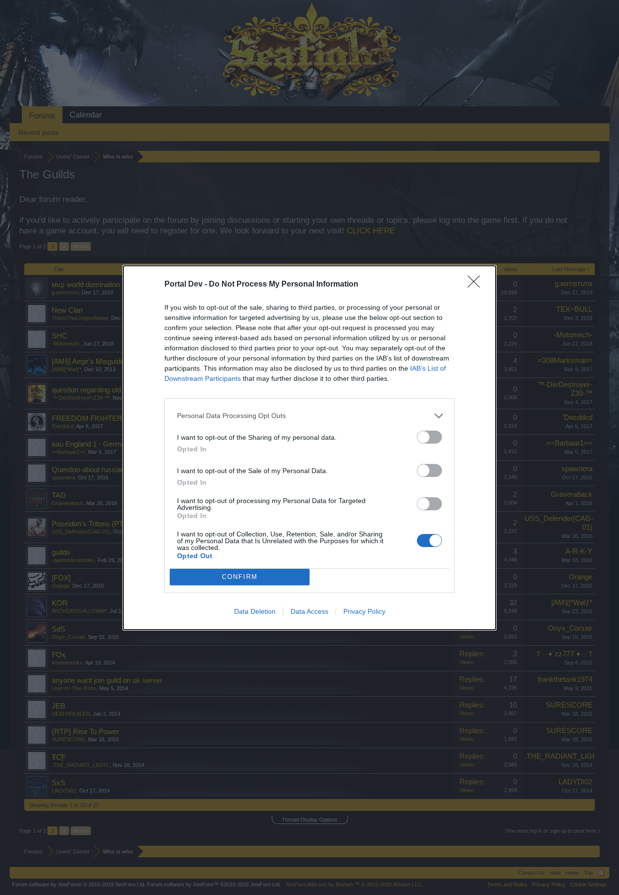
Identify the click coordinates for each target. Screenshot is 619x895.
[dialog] (309, 448)
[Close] (477, 284)
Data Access (309, 611)
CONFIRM (240, 576)
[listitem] (309, 416)
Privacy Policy (364, 611)
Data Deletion (255, 611)
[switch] (429, 437)
